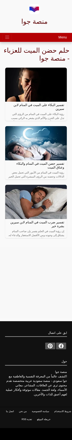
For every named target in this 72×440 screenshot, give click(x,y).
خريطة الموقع (44, 419)
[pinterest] (50, 346)
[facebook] (61, 346)
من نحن (23, 411)
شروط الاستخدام (62, 411)
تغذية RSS (27, 419)
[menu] (7, 37)
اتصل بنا (10, 411)
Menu (62, 37)
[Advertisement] (36, 282)
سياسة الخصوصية (40, 411)
